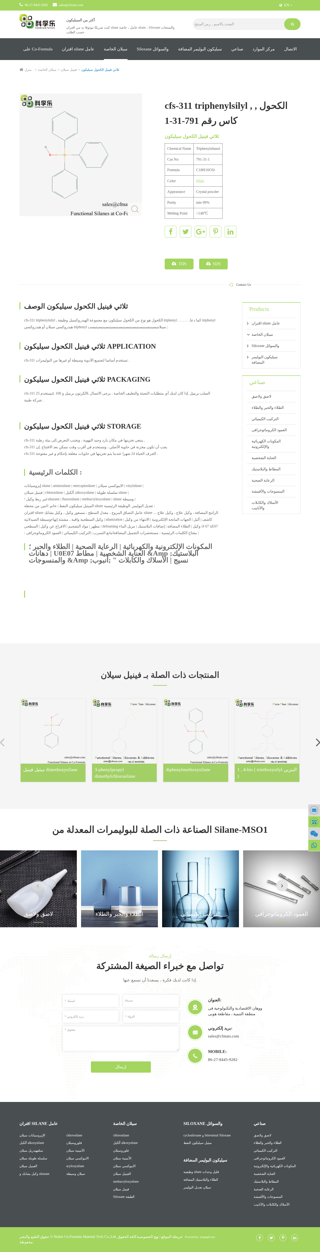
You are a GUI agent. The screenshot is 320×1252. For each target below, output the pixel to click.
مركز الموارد (264, 49)
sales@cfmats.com (71, 5)
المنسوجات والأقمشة (268, 491)
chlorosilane (74, 1135)
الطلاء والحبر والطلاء (268, 408)
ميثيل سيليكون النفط (197, 1143)
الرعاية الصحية (263, 480)
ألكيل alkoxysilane (31, 1143)
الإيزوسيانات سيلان (32, 1135)
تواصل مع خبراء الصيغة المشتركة (160, 966)
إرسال (120, 1066)
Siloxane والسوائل (153, 49)
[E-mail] (314, 810)
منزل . (29, 70)
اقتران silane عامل (78, 49)
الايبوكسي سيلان (77, 1158)
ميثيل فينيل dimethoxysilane (50, 769)
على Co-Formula (37, 49)
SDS (216, 263)
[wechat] (314, 833)
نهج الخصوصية (148, 1237)
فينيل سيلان (69, 70)
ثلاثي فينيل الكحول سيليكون (100, 70)
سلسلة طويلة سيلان (33, 1158)
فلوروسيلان (74, 1143)
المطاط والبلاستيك (266, 469)
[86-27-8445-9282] (314, 822)
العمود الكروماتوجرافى (269, 430)
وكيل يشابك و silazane (34, 1174)
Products (259, 309)
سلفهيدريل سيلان (31, 1150)
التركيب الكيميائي (265, 419)
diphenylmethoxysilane (188, 769)
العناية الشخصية (264, 458)
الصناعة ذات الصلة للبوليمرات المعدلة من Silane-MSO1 (160, 829)
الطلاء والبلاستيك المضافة (200, 1179)
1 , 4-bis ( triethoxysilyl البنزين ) (267, 773)
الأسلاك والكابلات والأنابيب (265, 505)
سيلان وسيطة (75, 1174)
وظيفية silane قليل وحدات (201, 1172)
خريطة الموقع (172, 1237)
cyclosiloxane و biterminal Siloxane (207, 1135)
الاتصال (290, 49)
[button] (282, 885)
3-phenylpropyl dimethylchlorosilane (115, 773)
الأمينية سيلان (75, 1150)
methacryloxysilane (126, 1181)
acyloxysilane (75, 1166)
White (200, 181)
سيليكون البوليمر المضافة (200, 49)
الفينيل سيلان (28, 1166)
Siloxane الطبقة (123, 1197)
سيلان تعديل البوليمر (197, 1187)
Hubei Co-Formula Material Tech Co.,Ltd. (85, 1237)
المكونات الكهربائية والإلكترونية (266, 444)
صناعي (237, 49)
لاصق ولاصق (261, 396)
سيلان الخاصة (115, 49)
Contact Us (243, 285)
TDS (181, 263)
